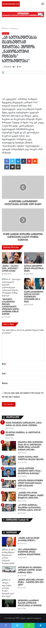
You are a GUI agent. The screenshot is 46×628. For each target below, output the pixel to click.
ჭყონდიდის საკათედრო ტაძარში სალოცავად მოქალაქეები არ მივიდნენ (30, 603)
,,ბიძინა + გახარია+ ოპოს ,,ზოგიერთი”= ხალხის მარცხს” (10, 268)
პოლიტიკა (13, 28)
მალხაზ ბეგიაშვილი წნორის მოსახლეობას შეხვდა (34, 268)
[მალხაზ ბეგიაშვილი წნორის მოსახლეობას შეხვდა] (34, 258)
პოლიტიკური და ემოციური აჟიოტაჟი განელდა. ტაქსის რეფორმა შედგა (30, 570)
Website (5, 383)
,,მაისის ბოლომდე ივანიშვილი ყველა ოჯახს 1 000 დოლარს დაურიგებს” (29, 471)
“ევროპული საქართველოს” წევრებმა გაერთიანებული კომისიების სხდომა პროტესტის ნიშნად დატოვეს (10, 306)
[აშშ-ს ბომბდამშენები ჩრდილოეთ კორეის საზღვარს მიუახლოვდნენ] (9, 556)
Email (4, 374)
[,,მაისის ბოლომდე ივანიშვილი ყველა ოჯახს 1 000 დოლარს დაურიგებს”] (9, 472)
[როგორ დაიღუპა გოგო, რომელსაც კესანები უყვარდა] (9, 460)
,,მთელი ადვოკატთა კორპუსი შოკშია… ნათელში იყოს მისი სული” (31, 582)
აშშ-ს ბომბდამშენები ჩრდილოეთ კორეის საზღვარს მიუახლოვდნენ (29, 552)
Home (5, 28)
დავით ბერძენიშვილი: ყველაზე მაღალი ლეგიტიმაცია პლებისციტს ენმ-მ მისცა (34, 297)
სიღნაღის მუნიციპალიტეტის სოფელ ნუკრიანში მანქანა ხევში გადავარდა (30, 483)
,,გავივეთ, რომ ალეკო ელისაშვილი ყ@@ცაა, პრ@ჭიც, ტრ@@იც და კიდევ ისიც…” (31, 495)
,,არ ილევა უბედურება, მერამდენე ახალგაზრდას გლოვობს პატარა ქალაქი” (30, 507)
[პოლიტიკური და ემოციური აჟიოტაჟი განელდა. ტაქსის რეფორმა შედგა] (9, 569)
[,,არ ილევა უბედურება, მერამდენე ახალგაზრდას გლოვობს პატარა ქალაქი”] (9, 509)
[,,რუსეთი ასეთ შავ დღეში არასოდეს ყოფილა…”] (9, 542)
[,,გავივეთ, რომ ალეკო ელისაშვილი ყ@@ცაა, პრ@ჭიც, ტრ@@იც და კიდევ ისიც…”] (9, 496)
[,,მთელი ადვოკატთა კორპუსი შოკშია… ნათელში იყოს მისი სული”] (9, 588)
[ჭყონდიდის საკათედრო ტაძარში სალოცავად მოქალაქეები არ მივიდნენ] (9, 603)
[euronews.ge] (11, 4)
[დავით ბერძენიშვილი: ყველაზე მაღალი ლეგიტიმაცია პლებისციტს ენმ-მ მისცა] (34, 283)
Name (4, 364)
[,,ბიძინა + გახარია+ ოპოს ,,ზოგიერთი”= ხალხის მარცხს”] (12, 258)
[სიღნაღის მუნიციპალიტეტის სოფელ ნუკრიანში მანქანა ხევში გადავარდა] (9, 484)
